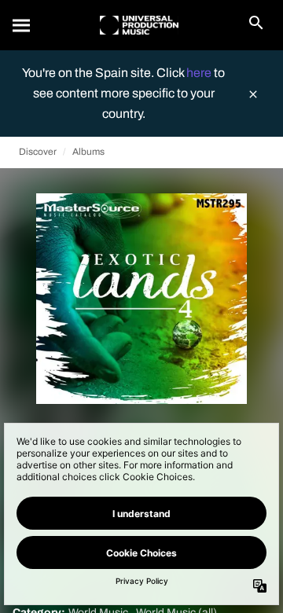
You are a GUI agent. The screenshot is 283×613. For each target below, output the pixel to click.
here (200, 72)
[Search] (22, 25)
